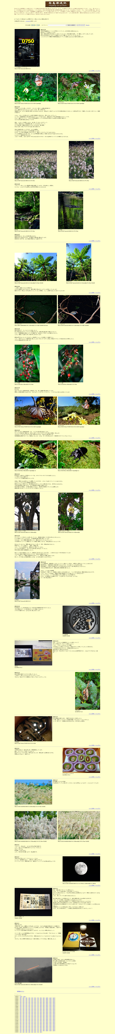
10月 (47, 998)
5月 (32, 998)
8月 (41, 998)
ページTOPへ (92, 70)
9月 (44, 998)
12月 (24, 996)
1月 (20, 998)
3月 (26, 998)
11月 (21, 996)
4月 (29, 998)
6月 (35, 998)
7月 (38, 998)
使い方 (87, 25)
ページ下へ (97, 70)
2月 (23, 998)
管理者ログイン (20, 991)
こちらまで (28, 21)
